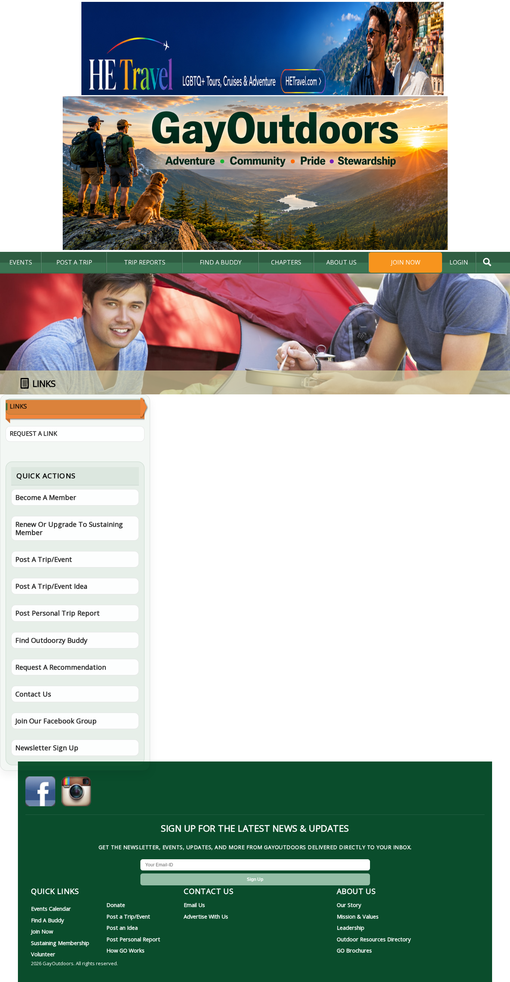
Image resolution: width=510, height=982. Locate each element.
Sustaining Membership (60, 943)
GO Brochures (354, 950)
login (459, 262)
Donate (115, 904)
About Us (341, 262)
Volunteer (43, 954)
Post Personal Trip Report (57, 613)
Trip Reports (144, 262)
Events (20, 262)
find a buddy (221, 262)
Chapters (286, 262)
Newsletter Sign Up (46, 747)
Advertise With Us (206, 916)
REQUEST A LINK (33, 433)
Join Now (405, 262)
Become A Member (45, 497)
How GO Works (125, 950)
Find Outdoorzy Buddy (51, 640)
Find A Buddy (47, 920)
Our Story (349, 904)
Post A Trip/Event (43, 559)
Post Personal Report (133, 939)
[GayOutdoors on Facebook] (40, 792)
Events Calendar (51, 908)
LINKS (18, 406)
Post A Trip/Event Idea (51, 586)
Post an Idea (122, 927)
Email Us (194, 904)
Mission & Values (358, 916)
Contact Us (33, 693)
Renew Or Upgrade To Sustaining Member (69, 528)
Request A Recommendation (60, 667)
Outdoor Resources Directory (374, 939)
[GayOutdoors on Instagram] (76, 792)
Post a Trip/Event (128, 916)
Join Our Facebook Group (56, 720)
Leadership (350, 927)
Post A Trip (74, 262)
